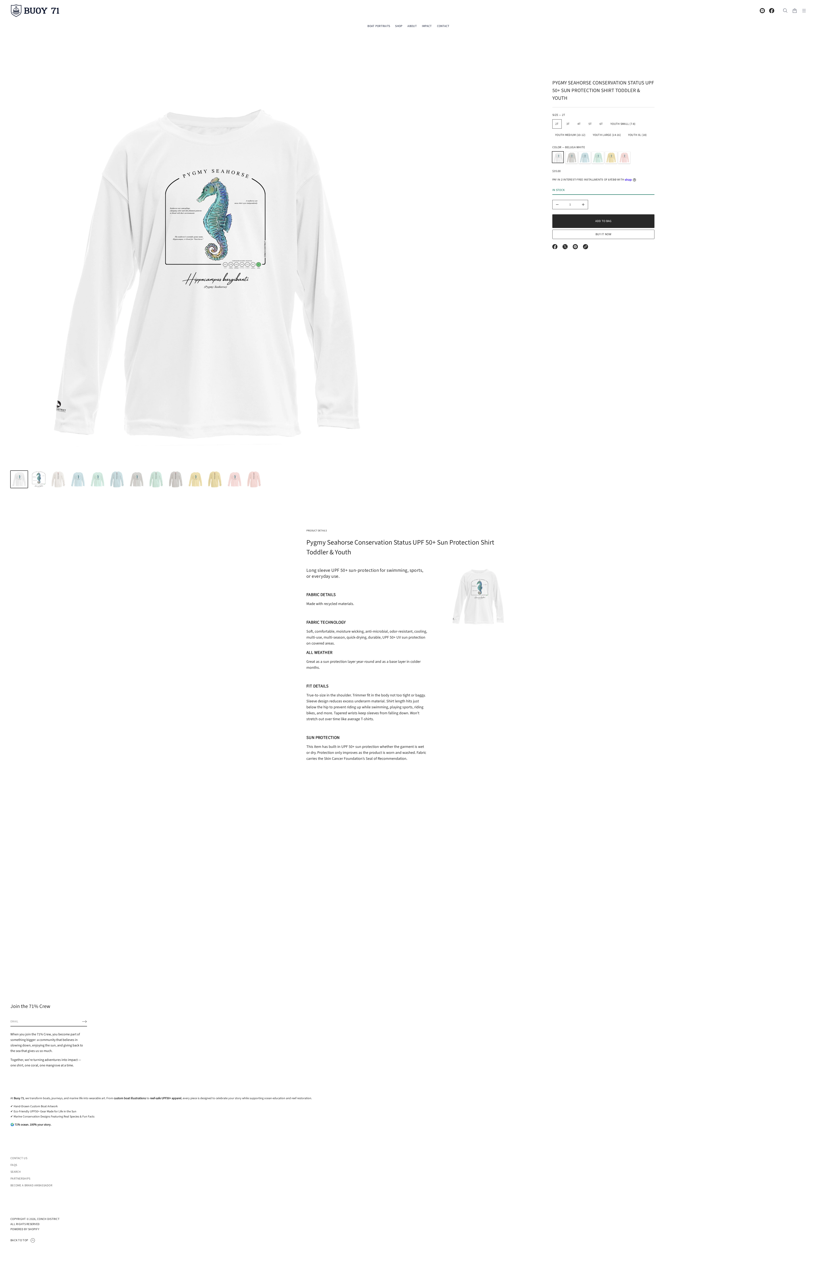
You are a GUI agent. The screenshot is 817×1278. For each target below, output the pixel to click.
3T (568, 124)
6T (601, 124)
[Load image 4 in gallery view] (77, 479)
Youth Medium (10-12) (570, 135)
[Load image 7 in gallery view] (136, 479)
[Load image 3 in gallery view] (58, 479)
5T (590, 124)
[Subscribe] (84, 1021)
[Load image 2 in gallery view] (38, 479)
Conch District (48, 1219)
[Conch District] (35, 10)
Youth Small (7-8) (623, 124)
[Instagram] (762, 10)
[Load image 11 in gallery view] (214, 479)
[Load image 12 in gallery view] (234, 479)
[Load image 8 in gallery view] (156, 479)
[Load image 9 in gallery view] (175, 479)
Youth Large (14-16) (607, 135)
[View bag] (794, 10)
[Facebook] (771, 10)
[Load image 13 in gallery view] (254, 479)
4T (579, 124)
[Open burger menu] (804, 10)
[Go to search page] (785, 10)
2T (557, 124)
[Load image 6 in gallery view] (117, 479)
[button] (785, 10)
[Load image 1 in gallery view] (19, 479)
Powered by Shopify (24, 1229)
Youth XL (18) (637, 135)
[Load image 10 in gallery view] (195, 479)
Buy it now (603, 234)
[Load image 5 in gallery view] (97, 479)
